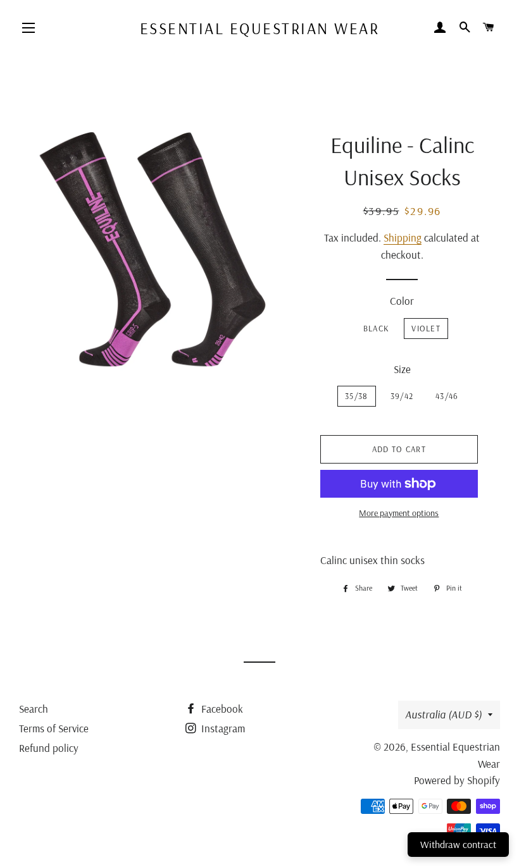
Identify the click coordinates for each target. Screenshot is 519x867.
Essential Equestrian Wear (260, 28)
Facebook (221, 708)
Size (402, 369)
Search (33, 708)
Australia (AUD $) (443, 714)
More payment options (399, 513)
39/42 (402, 396)
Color (402, 300)
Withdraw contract (458, 844)
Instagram (222, 728)
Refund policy (48, 747)
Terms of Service (54, 728)
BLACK (376, 328)
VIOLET (426, 328)
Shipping (403, 237)
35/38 (356, 396)
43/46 (447, 396)
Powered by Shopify (457, 780)
